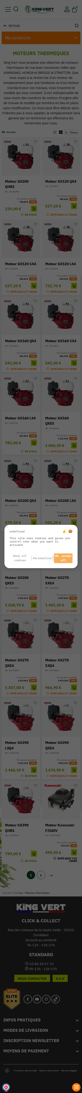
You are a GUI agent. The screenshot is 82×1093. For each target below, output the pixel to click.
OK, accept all (63, 558)
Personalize (42, 558)
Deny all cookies (20, 558)
